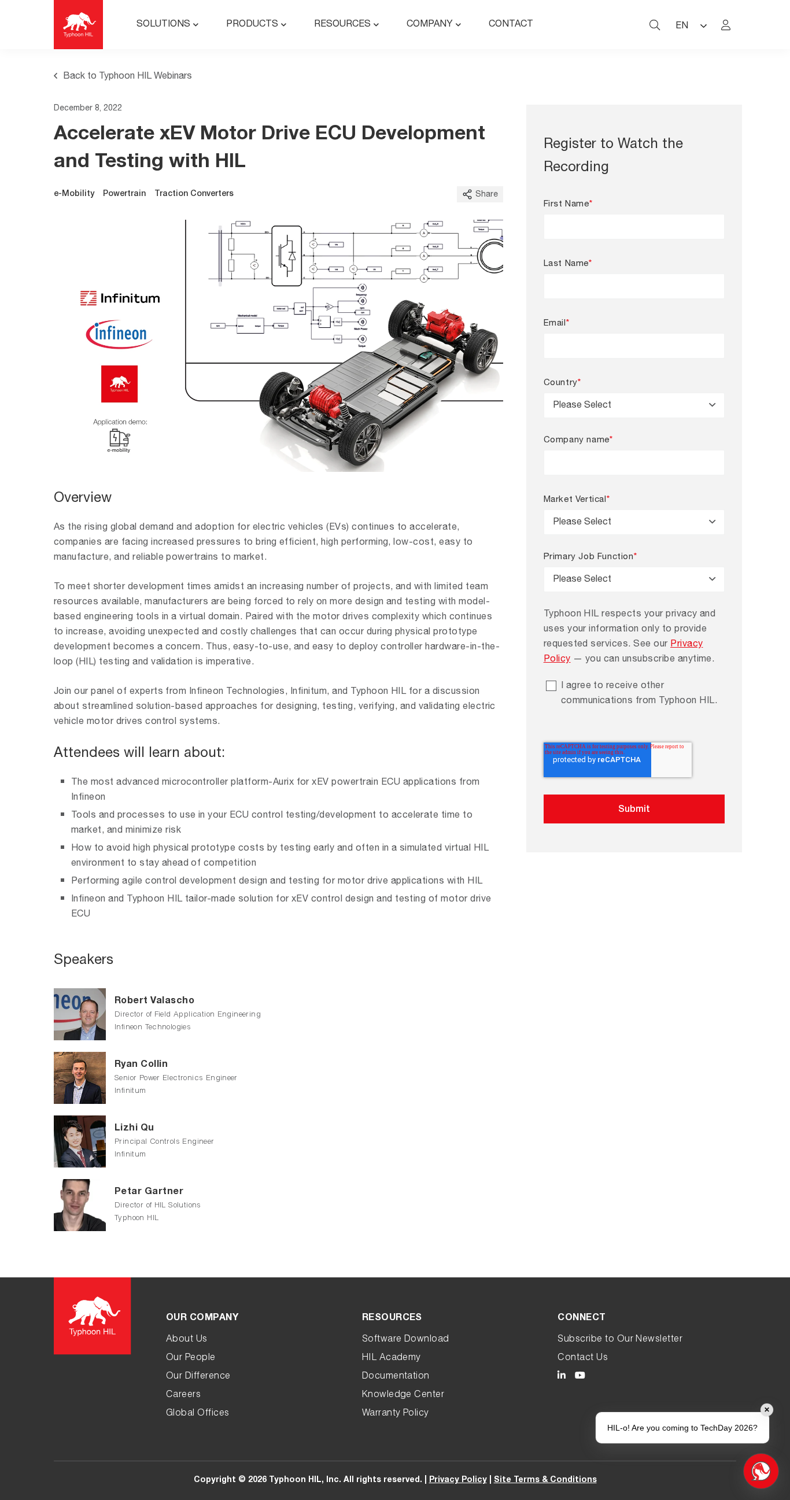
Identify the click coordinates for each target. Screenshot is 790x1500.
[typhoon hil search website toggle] (655, 25)
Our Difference (198, 1376)
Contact (511, 24)
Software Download (405, 1339)
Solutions (163, 24)
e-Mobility (74, 194)
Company (430, 24)
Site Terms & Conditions (545, 1480)
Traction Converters (194, 194)
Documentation (396, 1376)
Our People (191, 1358)
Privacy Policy (458, 1480)
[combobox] (634, 405)
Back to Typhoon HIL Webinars (127, 77)
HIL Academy (391, 1358)
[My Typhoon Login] (725, 25)
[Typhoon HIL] (78, 24)
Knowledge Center (403, 1395)
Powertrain (124, 194)
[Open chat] (761, 1471)
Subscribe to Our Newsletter (620, 1339)
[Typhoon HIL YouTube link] (580, 1377)
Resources (342, 24)
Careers (183, 1395)
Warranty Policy (395, 1413)
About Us (187, 1339)
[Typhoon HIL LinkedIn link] (562, 1377)
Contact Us (583, 1358)
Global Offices (198, 1413)
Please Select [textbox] (582, 406)
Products (252, 24)
